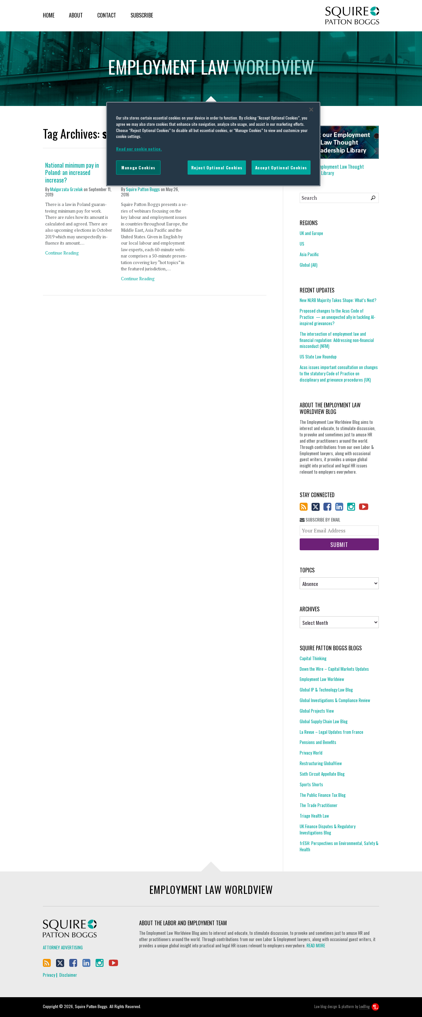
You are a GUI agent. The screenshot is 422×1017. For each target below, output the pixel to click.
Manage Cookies (138, 167)
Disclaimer (68, 974)
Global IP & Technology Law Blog (326, 689)
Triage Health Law (314, 815)
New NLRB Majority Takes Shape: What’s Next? (338, 300)
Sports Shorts (311, 784)
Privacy (49, 974)
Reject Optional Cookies (216, 167)
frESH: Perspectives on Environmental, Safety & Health (339, 846)
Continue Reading (62, 253)
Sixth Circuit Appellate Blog (322, 773)
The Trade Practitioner (319, 805)
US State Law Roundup (318, 356)
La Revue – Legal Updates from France (331, 732)
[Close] (311, 109)
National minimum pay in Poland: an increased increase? (72, 172)
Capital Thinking (313, 658)
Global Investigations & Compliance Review (335, 700)
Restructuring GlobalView (321, 763)
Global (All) (308, 264)
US (302, 243)
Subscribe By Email (322, 520)
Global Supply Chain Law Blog (323, 721)
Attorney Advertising (63, 947)
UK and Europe (311, 233)
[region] (213, 144)
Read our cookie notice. (139, 149)
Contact (106, 15)
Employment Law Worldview (322, 679)
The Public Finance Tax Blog (323, 795)
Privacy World (311, 752)
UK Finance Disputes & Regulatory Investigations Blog (327, 829)
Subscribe (142, 15)
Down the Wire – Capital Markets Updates (334, 668)
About (76, 15)
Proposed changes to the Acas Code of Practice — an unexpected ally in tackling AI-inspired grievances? (337, 316)
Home (48, 15)
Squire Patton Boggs (352, 16)
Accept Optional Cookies (281, 167)
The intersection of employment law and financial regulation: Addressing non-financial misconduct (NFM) (337, 340)
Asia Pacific (309, 254)
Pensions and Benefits (318, 742)
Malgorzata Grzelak (66, 189)
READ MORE (316, 945)
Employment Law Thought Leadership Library (332, 169)
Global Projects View (317, 710)
